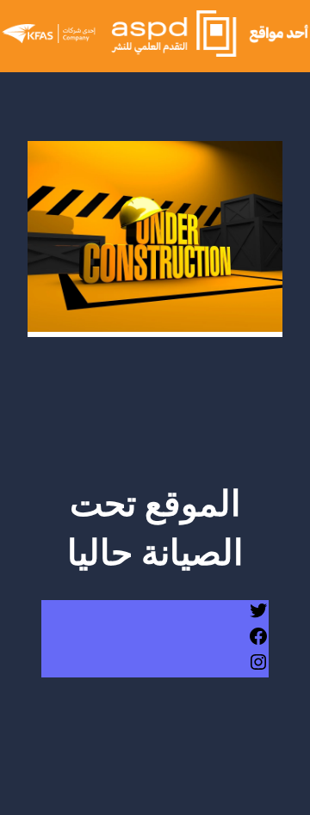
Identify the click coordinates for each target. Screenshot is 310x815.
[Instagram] (258, 668)
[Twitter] (258, 616)
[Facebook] (258, 642)
